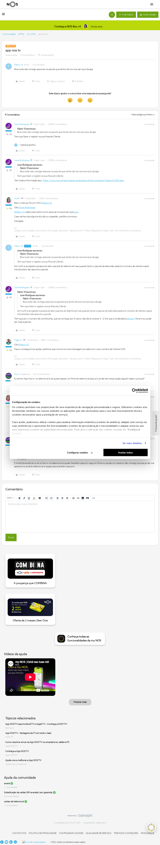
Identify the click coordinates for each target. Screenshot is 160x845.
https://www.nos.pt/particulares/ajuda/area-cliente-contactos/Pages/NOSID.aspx (83, 180)
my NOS (31, 34)
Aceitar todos (125, 452)
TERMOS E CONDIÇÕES (126, 833)
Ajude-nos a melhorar (16, 764)
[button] (3, 15)
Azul (16, 374)
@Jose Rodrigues (26, 207)
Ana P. (17, 198)
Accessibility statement (94, 823)
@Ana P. (131, 319)
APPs (21, 34)
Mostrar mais (80, 702)
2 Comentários (11, 796)
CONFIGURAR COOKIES (71, 833)
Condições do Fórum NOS (67, 823)
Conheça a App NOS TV (17, 751)
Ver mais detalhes (132, 443)
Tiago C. (18, 340)
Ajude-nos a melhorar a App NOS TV (23, 760)
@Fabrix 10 (46, 203)
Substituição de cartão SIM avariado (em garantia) (28, 792)
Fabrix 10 (18, 65)
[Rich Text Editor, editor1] (80, 516)
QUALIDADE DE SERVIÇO (98, 833)
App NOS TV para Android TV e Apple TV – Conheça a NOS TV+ (36, 724)
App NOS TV (11, 746)
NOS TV (9, 737)
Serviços (9, 728)
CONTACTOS (19, 833)
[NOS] (12, 4)
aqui (76, 212)
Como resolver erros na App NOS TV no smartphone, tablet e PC (37, 742)
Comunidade (8, 34)
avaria (7, 783)
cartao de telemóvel (14, 801)
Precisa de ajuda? (156, 423)
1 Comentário (11, 787)
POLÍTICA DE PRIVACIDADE (43, 833)
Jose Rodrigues (21, 124)
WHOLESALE (147, 833)
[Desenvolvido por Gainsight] (80, 816)
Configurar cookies (78, 452)
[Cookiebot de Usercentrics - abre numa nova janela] (134, 390)
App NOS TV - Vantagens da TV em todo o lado (28, 733)
